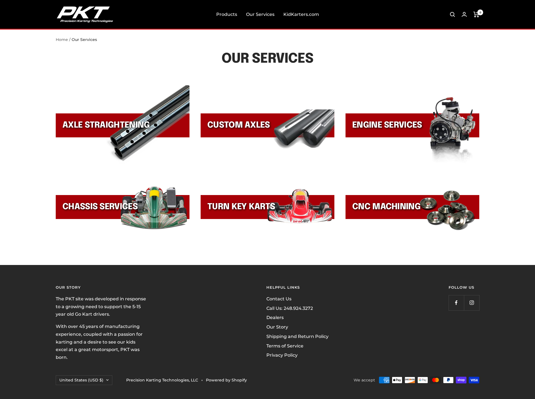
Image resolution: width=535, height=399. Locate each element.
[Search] (452, 14)
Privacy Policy (282, 355)
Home (62, 39)
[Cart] (476, 14)
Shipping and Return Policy (297, 336)
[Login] (464, 14)
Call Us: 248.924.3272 (289, 308)
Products (226, 14)
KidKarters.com (301, 14)
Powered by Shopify (226, 380)
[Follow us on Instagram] (471, 302)
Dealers (275, 317)
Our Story (277, 327)
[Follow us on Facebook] (456, 302)
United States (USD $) (81, 380)
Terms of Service (284, 346)
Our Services (260, 14)
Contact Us (278, 298)
